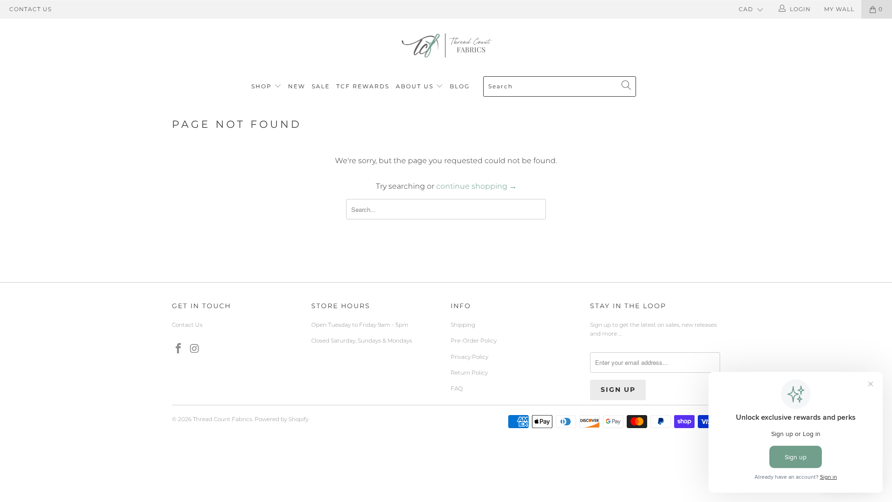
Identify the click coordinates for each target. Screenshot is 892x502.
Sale (321, 86)
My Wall (839, 9)
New (296, 86)
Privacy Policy (469, 356)
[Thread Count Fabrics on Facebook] (179, 349)
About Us (416, 86)
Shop (261, 86)
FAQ (457, 388)
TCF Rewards (362, 86)
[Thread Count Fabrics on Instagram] (195, 349)
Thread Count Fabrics (222, 419)
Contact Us (30, 9)
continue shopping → (476, 186)
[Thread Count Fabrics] (446, 45)
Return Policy (469, 372)
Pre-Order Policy (474, 340)
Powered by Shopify (281, 419)
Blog (460, 86)
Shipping (463, 324)
